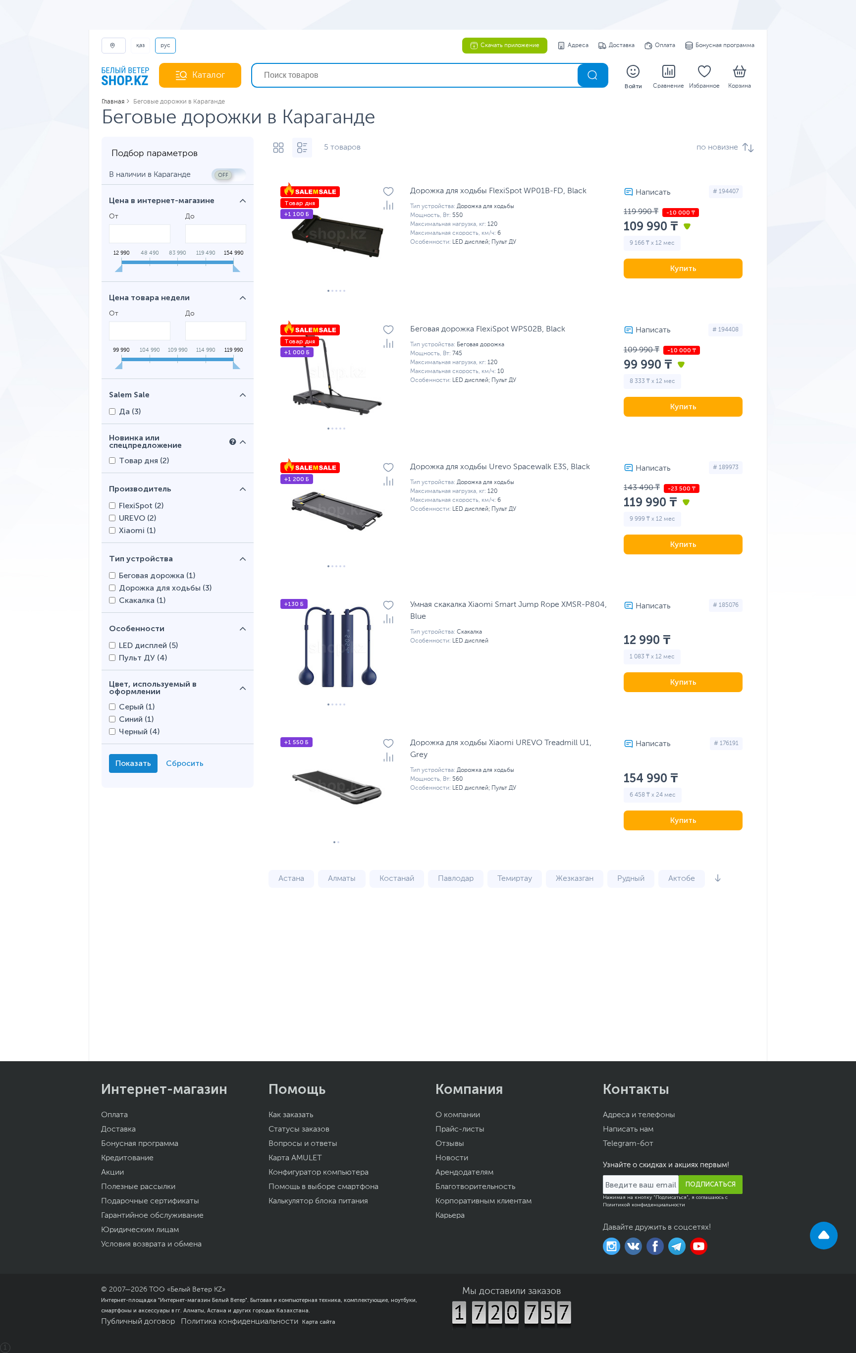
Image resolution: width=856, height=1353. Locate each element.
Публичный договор (138, 1322)
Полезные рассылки (138, 1187)
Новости (451, 1158)
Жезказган (574, 879)
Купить (683, 268)
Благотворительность (475, 1187)
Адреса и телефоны (639, 1115)
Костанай (396, 879)
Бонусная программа (725, 46)
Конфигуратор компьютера (318, 1173)
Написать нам (628, 1130)
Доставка (622, 46)
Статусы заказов (298, 1130)
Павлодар (456, 879)
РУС (165, 46)
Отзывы (449, 1144)
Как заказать (290, 1115)
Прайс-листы (459, 1130)
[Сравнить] (388, 205)
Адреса (578, 46)
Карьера (450, 1216)
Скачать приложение (510, 46)
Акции (112, 1173)
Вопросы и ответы (302, 1144)
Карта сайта (318, 1321)
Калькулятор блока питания (318, 1201)
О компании (457, 1115)
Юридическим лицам (140, 1230)
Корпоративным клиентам (483, 1201)
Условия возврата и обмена (151, 1244)
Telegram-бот (628, 1144)
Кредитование (127, 1158)
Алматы (342, 879)
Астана (291, 879)
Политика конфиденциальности (239, 1322)
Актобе (681, 879)
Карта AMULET (295, 1158)
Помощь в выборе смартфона (323, 1187)
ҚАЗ (140, 46)
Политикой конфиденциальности (644, 1205)
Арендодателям (464, 1173)
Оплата (665, 46)
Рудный (630, 879)
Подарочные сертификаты (150, 1201)
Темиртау (514, 879)
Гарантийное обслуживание (152, 1216)
